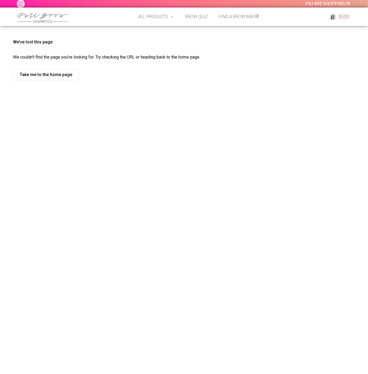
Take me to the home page (46, 74)
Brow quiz (196, 16)
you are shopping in (327, 4)
